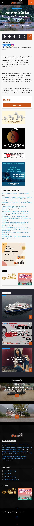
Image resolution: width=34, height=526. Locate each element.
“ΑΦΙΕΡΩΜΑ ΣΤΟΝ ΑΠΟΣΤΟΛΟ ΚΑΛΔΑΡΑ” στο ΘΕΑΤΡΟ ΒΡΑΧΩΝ (17, 333)
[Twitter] (6, 45)
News (19, 10)
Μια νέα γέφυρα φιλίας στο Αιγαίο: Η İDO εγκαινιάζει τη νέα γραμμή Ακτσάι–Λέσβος (17, 306)
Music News (6, 323)
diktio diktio (15, 26)
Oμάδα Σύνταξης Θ (7, 316)
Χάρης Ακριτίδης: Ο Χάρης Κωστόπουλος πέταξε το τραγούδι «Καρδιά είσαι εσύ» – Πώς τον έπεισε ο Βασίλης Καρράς (17, 218)
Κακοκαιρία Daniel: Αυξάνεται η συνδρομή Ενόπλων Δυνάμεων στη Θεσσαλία (17, 389)
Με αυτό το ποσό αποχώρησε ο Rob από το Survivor (15, 193)
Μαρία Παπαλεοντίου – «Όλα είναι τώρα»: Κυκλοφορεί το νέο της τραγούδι (17, 359)
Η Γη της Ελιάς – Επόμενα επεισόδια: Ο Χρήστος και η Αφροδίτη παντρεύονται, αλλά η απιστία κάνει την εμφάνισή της (15, 223)
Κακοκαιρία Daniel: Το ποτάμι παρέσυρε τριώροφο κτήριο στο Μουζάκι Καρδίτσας (17, 411)
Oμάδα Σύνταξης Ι (7, 342)
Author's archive (17, 105)
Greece (15, 10)
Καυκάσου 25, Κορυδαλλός (11, 479)
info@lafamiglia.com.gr (10, 477)
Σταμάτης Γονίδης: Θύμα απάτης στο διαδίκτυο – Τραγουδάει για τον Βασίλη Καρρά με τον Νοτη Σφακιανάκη (14, 207)
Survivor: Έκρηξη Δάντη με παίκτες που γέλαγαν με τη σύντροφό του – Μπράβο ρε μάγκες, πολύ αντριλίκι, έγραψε (15, 213)
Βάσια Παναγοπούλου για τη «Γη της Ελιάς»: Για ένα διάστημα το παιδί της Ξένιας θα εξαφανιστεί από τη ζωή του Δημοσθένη (16, 229)
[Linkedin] (9, 45)
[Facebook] (3, 45)
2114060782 (7, 474)
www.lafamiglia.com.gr (10, 471)
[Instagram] (12, 45)
